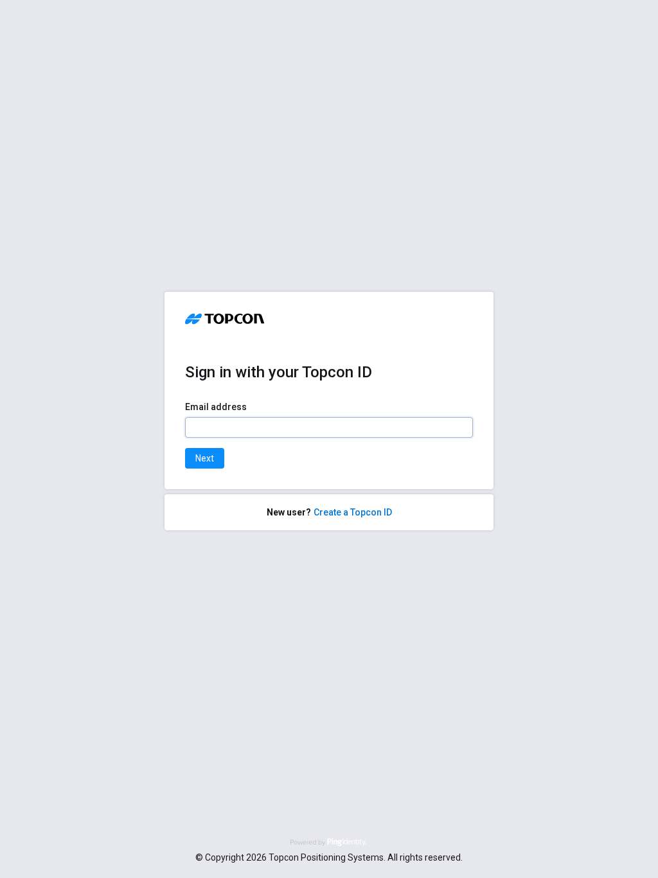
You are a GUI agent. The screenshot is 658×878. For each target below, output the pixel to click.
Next (204, 458)
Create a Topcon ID (353, 512)
